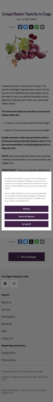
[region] (26, 201)
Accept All (26, 224)
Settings (26, 209)
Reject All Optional (26, 216)
